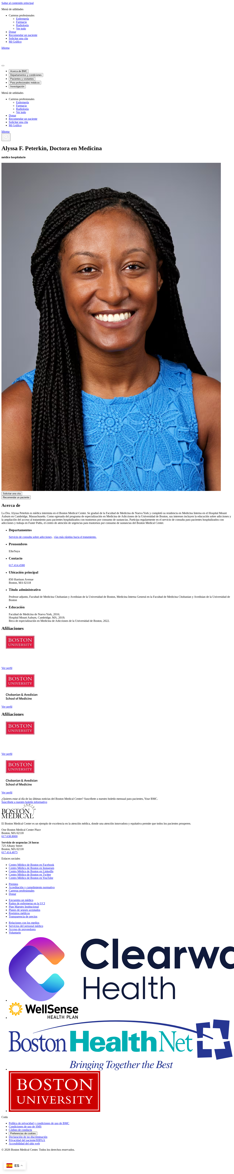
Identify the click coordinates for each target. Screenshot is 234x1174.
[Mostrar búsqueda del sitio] (6, 137)
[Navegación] (2, 65)
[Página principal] (18, 817)
